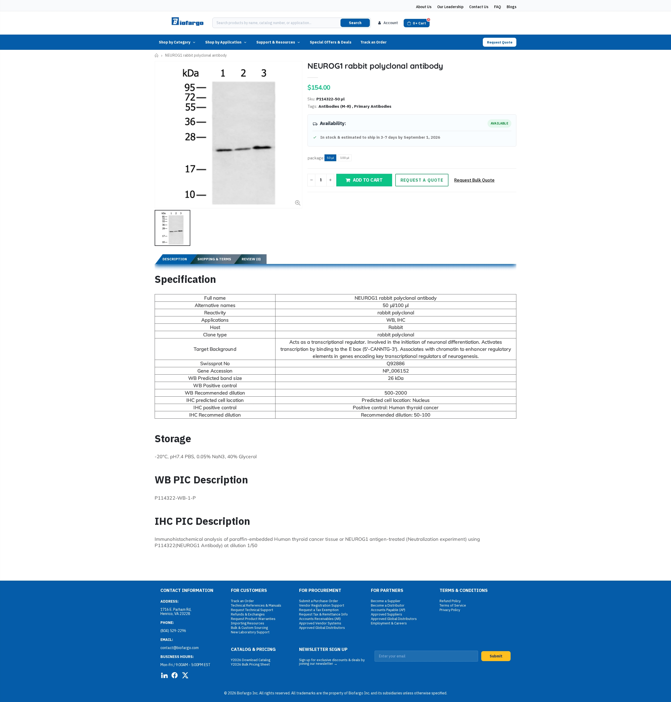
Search (355, 22)
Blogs (511, 6)
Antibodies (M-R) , (336, 106)
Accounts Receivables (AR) (320, 619)
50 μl (330, 158)
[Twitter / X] (185, 675)
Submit (496, 656)
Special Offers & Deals (330, 42)
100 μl (344, 158)
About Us (423, 6)
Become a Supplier (386, 601)
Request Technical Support (252, 610)
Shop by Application (223, 42)
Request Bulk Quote (474, 180)
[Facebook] (174, 675)
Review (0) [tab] (251, 259)
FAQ (497, 6)
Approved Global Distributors (322, 627)
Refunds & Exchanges (248, 614)
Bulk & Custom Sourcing (249, 627)
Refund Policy (450, 601)
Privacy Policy (450, 610)
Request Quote (499, 42)
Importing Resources (247, 623)
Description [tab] (175, 259)
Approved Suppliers (386, 614)
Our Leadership (450, 6)
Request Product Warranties (253, 619)
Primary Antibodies (372, 106)
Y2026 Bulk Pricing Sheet (250, 664)
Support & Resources (275, 42)
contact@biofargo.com (179, 647)
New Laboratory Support (250, 632)
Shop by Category (174, 42)
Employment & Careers (389, 623)
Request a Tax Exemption (319, 610)
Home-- (157, 55)
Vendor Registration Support (321, 605)
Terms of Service (453, 605)
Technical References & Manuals (256, 605)
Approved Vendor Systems (320, 623)
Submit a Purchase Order (318, 601)
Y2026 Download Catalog (250, 660)
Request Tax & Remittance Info (323, 614)
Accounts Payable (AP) (388, 610)
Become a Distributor (387, 605)
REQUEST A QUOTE (422, 180)
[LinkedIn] (164, 675)
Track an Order (373, 42)
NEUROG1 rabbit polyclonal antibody (375, 66)
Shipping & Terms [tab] (214, 259)
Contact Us (478, 6)
